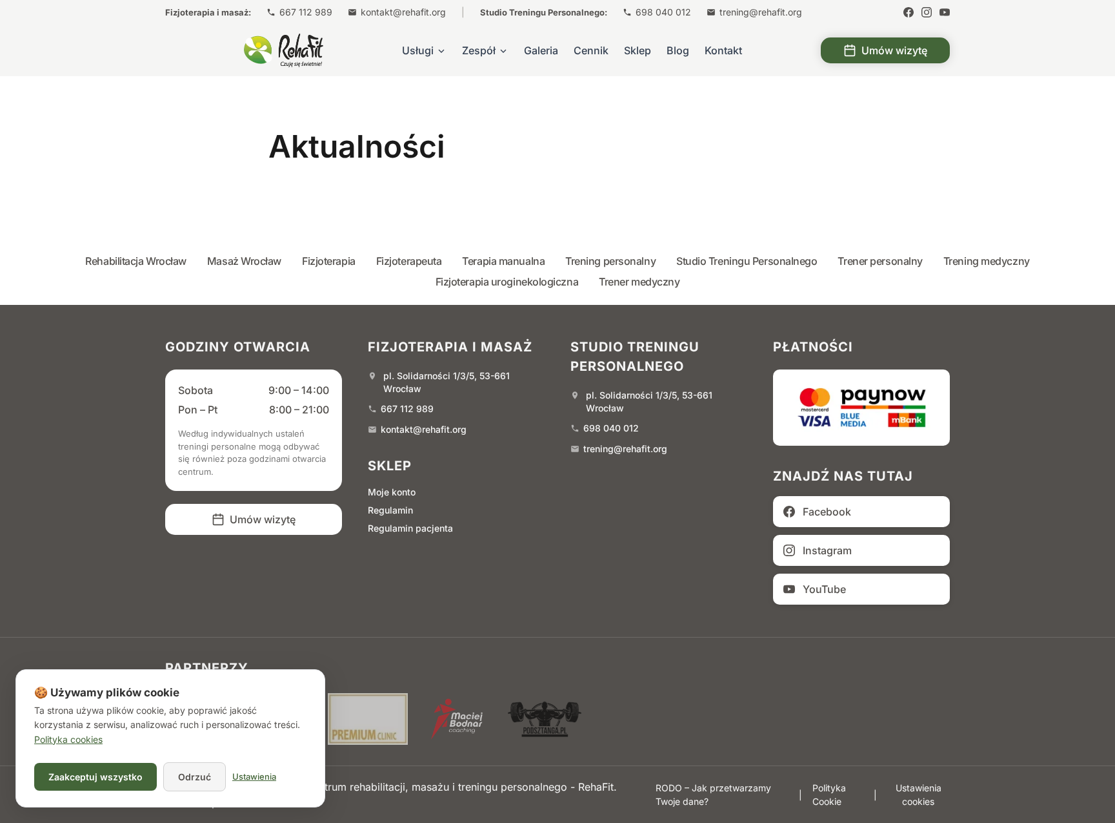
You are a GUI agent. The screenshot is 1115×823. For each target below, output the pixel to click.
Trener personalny (880, 261)
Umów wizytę (894, 50)
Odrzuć (194, 776)
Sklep (637, 50)
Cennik (591, 50)
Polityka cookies (68, 739)
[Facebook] (908, 12)
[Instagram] (926, 12)
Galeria (541, 50)
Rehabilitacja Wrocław (135, 261)
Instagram (827, 550)
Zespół (479, 50)
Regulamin (390, 510)
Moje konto (392, 491)
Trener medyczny (639, 281)
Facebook (827, 511)
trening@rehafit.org (760, 11)
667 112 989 (305, 11)
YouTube (824, 589)
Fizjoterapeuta (409, 261)
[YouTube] (944, 12)
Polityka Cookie (829, 794)
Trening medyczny (986, 261)
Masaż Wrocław (244, 261)
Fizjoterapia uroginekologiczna (507, 281)
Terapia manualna (503, 261)
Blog (678, 50)
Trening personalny (610, 261)
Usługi (418, 50)
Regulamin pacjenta (410, 528)
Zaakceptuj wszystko (95, 776)
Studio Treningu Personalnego (746, 261)
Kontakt (723, 50)
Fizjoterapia (329, 261)
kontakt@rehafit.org (403, 11)
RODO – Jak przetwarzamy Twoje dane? (713, 794)
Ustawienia (254, 776)
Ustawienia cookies (918, 794)
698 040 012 (663, 11)
